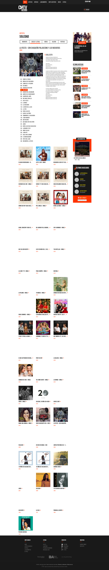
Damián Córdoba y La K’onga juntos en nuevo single (85, 115)
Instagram (66, 546)
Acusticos (45, 546)
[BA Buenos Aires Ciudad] (53, 557)
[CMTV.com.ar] (24, 8)
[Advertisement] (54, 21)
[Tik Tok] (88, 1)
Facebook (66, 548)
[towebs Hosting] (41, 557)
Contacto (82, 546)
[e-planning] (67, 557)
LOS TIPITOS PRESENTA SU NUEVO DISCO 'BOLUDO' (85, 80)
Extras (64, 2)
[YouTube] (85, 1)
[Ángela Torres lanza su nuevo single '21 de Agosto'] (77, 97)
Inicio (25, 2)
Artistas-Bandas (28, 546)
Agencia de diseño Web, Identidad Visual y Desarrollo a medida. (56, 566)
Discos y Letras (36, 42)
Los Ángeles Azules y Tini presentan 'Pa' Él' (85, 88)
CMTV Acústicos (52, 2)
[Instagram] (87, 1)
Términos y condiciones (62, 564)
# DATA (44, 544)
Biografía (24, 42)
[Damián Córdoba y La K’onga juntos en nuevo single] (77, 114)
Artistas (30, 2)
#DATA (59, 2)
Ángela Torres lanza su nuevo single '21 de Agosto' (86, 97)
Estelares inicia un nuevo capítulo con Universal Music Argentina (85, 106)
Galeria (54, 42)
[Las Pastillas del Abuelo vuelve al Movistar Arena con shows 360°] (77, 71)
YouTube (65, 544)
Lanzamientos (43, 2)
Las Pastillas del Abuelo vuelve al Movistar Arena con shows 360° (86, 71)
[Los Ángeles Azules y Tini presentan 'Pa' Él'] (77, 88)
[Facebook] (89, 1)
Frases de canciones (47, 548)
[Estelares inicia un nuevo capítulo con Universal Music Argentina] (77, 105)
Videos (46, 42)
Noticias (36, 2)
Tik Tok (64, 549)
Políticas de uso (70, 564)
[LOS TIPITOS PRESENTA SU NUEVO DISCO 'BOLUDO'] (77, 79)
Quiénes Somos (83, 544)
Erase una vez (46, 549)
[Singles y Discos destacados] (82, 37)
